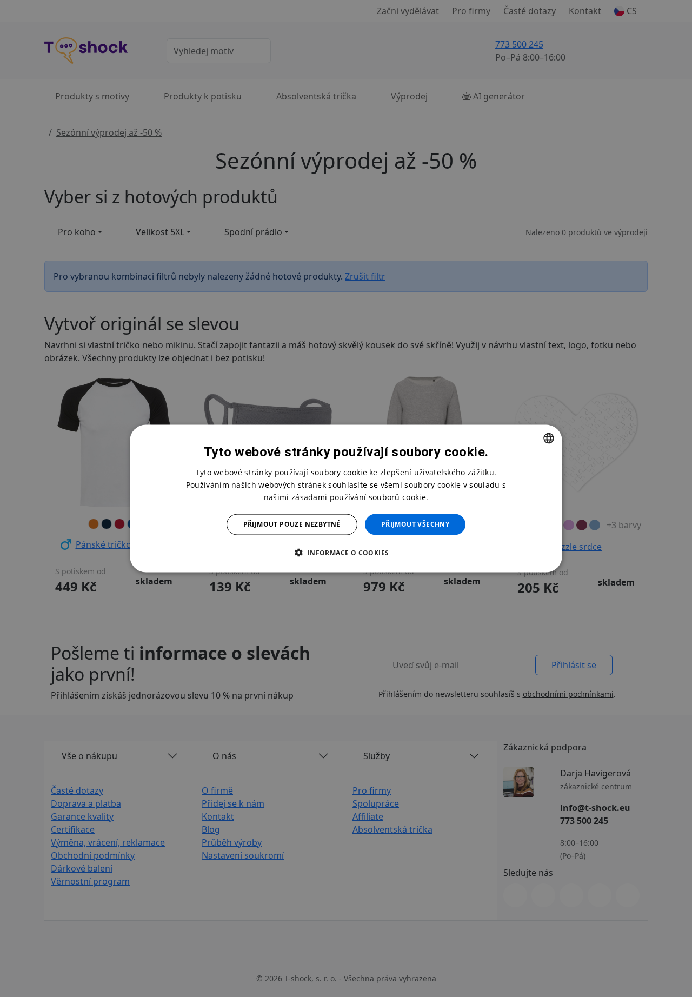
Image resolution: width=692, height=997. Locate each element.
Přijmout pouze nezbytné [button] (292, 524)
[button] (346, 552)
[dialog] (346, 499)
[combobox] (548, 438)
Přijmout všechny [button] (415, 524)
